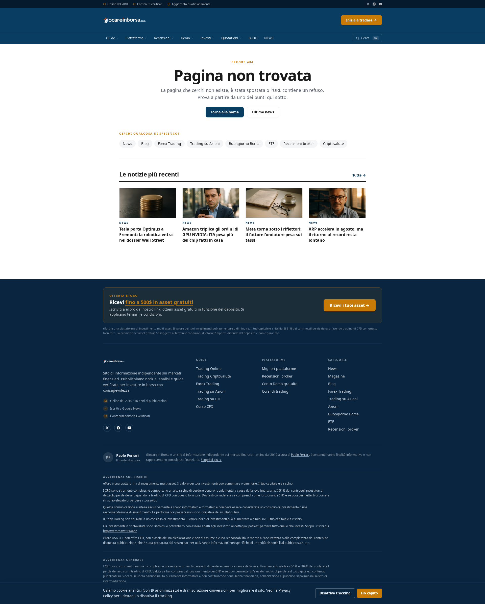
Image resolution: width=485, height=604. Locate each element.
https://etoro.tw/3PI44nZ (120, 531)
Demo (185, 38)
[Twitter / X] (368, 4)
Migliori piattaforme (279, 368)
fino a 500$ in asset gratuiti (159, 302)
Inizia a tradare (359, 20)
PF (108, 457)
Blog (145, 143)
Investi (206, 38)
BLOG (253, 38)
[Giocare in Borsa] (124, 20)
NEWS (268, 38)
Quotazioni (229, 38)
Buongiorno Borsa (244, 143)
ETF (271, 143)
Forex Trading (169, 143)
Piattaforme (134, 38)
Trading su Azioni (205, 143)
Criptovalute (333, 143)
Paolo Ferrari (127, 455)
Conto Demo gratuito (279, 383)
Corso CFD (204, 406)
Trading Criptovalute (213, 376)
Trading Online (209, 368)
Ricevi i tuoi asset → (350, 305)
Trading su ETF (208, 398)
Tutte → (359, 175)
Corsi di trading (275, 391)
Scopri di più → (211, 460)
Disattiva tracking (335, 593)
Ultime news (263, 112)
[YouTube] (380, 4)
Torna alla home (225, 112)
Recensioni (162, 38)
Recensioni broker (298, 143)
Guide (110, 38)
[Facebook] (374, 4)
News (127, 143)
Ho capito (369, 593)
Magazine (336, 376)
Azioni (333, 406)
